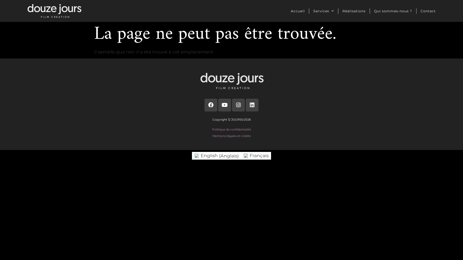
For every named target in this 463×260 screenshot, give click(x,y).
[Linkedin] (252, 105)
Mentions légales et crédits (231, 136)
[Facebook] (210, 105)
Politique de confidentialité (231, 129)
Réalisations (354, 11)
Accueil (298, 11)
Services (321, 11)
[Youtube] (224, 105)
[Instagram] (238, 105)
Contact (428, 11)
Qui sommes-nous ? (393, 11)
